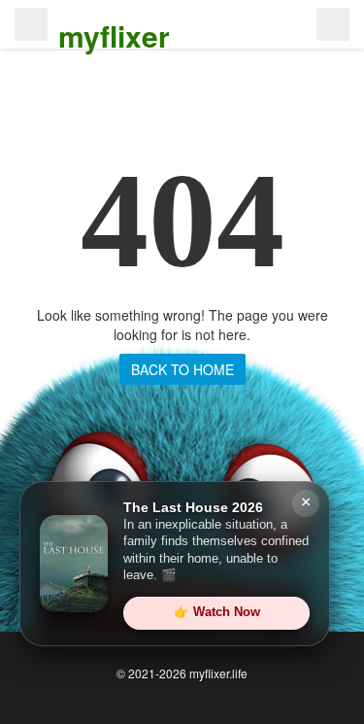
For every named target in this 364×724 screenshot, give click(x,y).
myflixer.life (218, 673)
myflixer (114, 35)
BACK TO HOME (182, 369)
